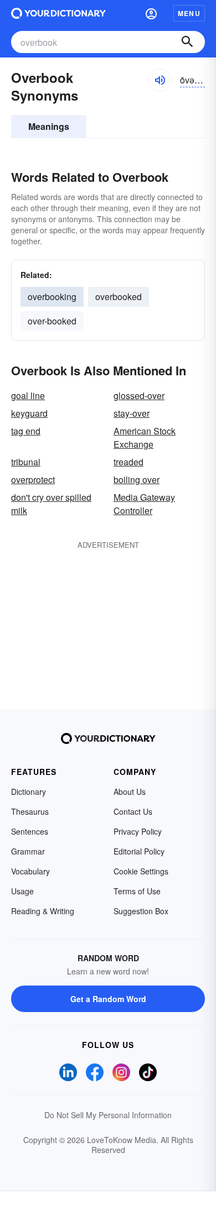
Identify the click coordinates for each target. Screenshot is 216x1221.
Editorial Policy (139, 851)
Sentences (29, 831)
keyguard (29, 413)
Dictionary (28, 791)
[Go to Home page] (58, 13)
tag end (25, 431)
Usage (22, 891)
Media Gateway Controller (144, 504)
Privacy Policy (138, 831)
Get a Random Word (108, 998)
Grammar (28, 851)
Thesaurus (30, 811)
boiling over (137, 479)
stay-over (132, 413)
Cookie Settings (141, 871)
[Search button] (187, 42)
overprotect (33, 479)
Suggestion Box (141, 910)
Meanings (48, 126)
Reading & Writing (42, 910)
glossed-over (139, 395)
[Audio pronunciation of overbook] (159, 80)
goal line (28, 395)
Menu (189, 13)
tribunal (25, 461)
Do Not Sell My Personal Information (108, 1114)
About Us (130, 791)
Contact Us (133, 811)
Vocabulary (30, 871)
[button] (151, 13)
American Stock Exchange (145, 437)
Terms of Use (137, 891)
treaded (128, 461)
